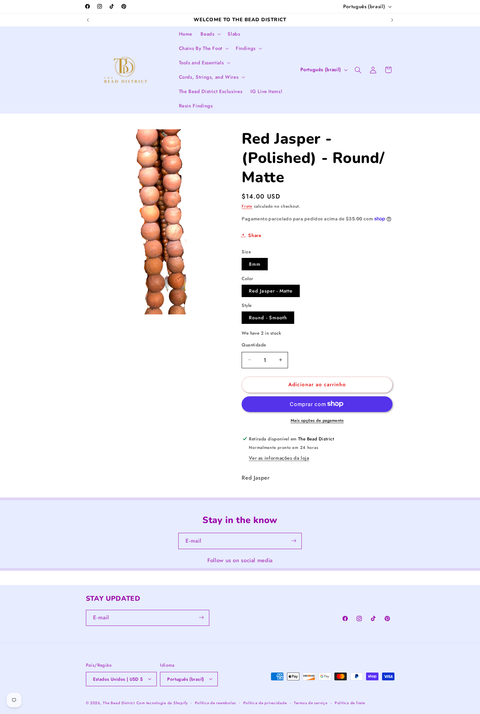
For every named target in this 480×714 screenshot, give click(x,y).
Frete (247, 206)
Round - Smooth (268, 317)
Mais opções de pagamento (317, 420)
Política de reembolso (215, 702)
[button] (210, 34)
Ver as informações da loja (279, 457)
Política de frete (350, 702)
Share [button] (254, 235)
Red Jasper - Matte (271, 290)
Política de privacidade (265, 702)
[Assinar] (293, 541)
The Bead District (119, 702)
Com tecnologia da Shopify (162, 702)
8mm (255, 263)
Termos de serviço (311, 702)
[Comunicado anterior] (88, 19)
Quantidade (254, 344)
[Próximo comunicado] (392, 19)
